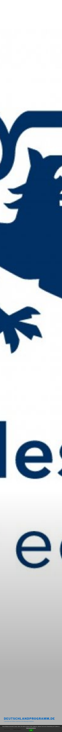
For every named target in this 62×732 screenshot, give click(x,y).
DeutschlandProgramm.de (29, 718)
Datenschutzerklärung (31, 728)
